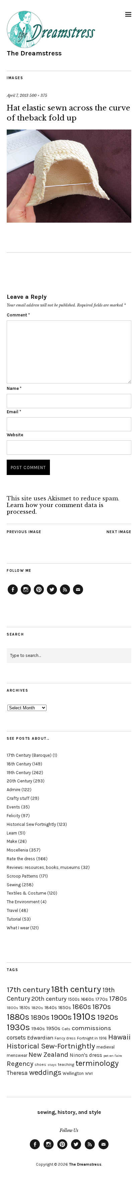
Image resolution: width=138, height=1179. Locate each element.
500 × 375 (38, 95)
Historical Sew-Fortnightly (51, 1045)
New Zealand (48, 1054)
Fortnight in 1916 (92, 1038)
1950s (53, 1028)
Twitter (52, 594)
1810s (24, 1007)
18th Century (19, 763)
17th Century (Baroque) (29, 755)
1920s (107, 1017)
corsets (16, 1037)
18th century (76, 989)
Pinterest (39, 594)
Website (15, 434)
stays (52, 1065)
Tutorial (14, 919)
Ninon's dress (86, 1055)
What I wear (18, 927)
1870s (101, 1006)
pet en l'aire (113, 1055)
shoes (40, 1064)
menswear (17, 1055)
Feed (65, 594)
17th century (28, 989)
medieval (105, 1046)
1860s (81, 1007)
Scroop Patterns (22, 876)
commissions (91, 1028)
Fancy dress (65, 1038)
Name (14, 388)
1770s (101, 999)
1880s (18, 1017)
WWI (89, 1074)
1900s (61, 1017)
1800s (12, 1008)
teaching (66, 1064)
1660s (87, 999)
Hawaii (119, 1036)
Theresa (17, 1073)
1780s (118, 998)
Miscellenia (17, 850)
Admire (13, 789)
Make (12, 841)
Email (14, 411)
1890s (40, 1017)
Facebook (13, 594)
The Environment (23, 901)
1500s (74, 999)
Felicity (13, 815)
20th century (49, 998)
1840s (51, 1007)
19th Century (19, 772)
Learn (12, 833)
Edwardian (40, 1037)
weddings (45, 1072)
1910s (84, 1016)
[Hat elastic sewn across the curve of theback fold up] (69, 220)
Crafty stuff (18, 798)
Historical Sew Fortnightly (31, 824)
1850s (64, 1007)
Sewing (14, 884)
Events (13, 806)
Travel (12, 910)
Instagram (26, 594)
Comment (18, 314)
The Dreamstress (34, 53)
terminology (97, 1063)
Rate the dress (21, 858)
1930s (18, 1027)
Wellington (73, 1073)
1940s (38, 1028)
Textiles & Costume (26, 893)
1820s (37, 1007)
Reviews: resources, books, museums (43, 867)
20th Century (19, 780)
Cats (66, 1028)
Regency (20, 1063)
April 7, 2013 (17, 95)
